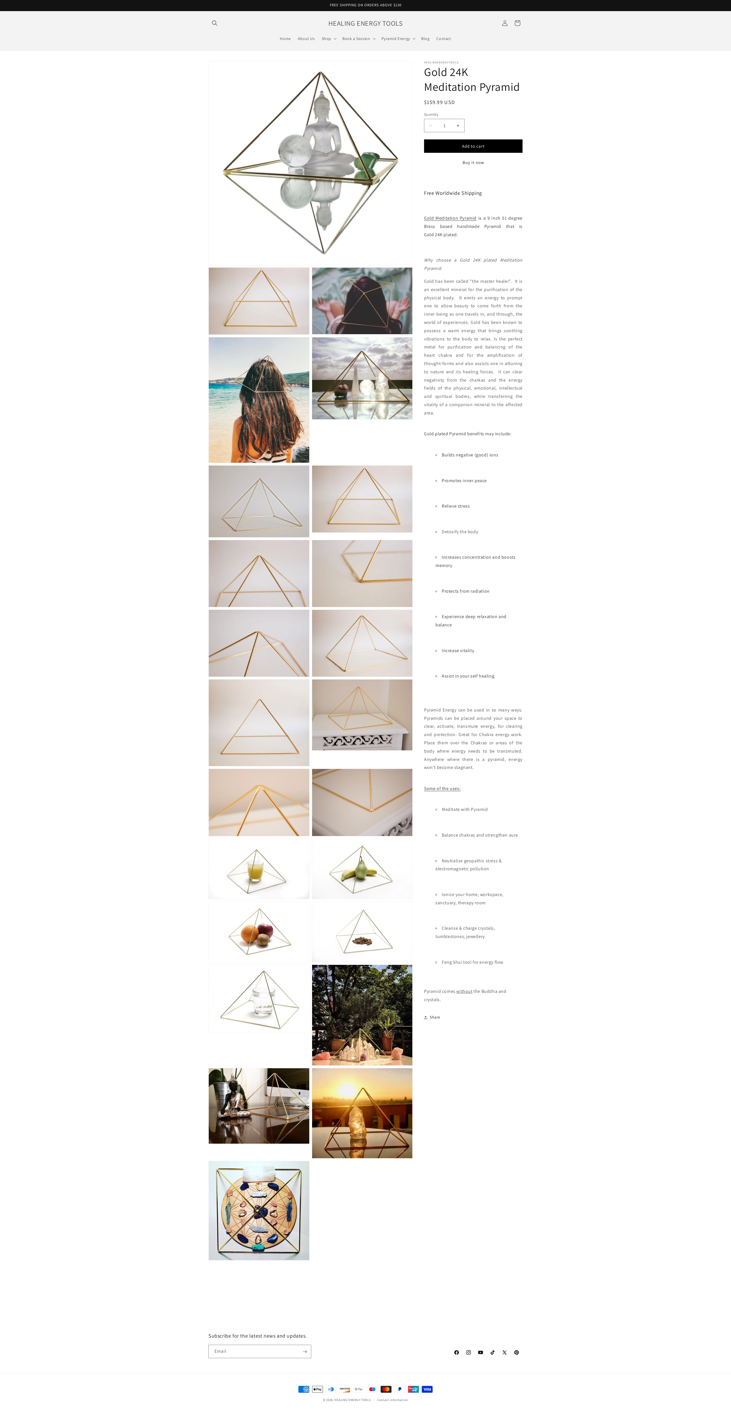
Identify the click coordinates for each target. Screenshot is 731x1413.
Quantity (431, 114)
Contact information (392, 1400)
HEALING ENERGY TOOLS (352, 1400)
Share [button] (435, 1017)
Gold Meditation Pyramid (450, 218)
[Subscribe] (304, 1351)
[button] (214, 23)
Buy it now (473, 162)
